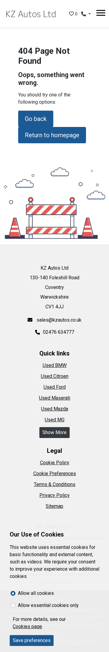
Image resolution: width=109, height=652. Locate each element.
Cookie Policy (54, 462)
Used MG (54, 420)
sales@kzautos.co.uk (58, 320)
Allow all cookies (36, 593)
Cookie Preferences (54, 473)
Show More (54, 432)
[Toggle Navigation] (100, 14)
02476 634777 (58, 332)
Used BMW (55, 365)
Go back (36, 118)
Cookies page (27, 626)
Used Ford (55, 387)
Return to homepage (52, 135)
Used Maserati (54, 398)
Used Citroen (54, 376)
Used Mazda (54, 409)
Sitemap (54, 506)
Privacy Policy (54, 495)
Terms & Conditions (54, 484)
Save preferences (32, 640)
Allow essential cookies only (48, 605)
